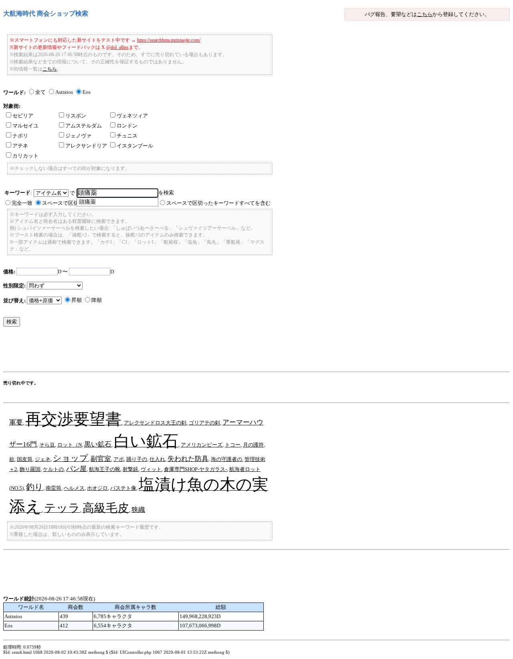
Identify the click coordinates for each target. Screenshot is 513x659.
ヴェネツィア (132, 116)
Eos (87, 92)
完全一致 (22, 203)
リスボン (75, 116)
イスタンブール (135, 146)
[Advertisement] (149, 351)
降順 (96, 300)
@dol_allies (117, 47)
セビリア (22, 116)
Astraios (64, 92)
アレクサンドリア (86, 146)
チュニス (127, 136)
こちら (424, 14)
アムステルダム (83, 126)
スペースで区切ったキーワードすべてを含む (218, 203)
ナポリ (20, 136)
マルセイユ (25, 126)
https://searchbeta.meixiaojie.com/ (168, 40)
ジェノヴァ (78, 136)
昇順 (76, 300)
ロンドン (127, 126)
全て (40, 92)
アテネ (20, 146)
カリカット (25, 156)
